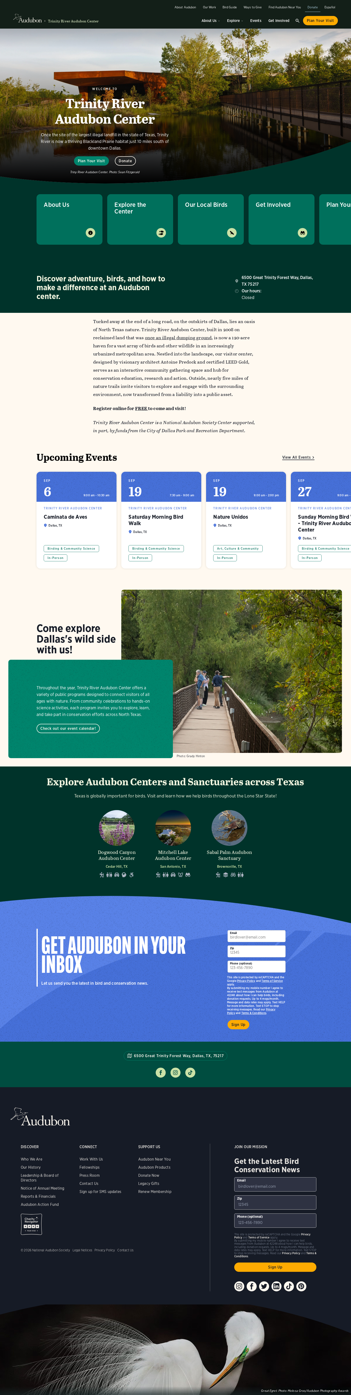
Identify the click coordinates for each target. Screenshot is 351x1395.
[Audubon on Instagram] (239, 1286)
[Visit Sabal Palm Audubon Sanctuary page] (229, 842)
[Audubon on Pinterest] (301, 1286)
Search (297, 21)
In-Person (56, 558)
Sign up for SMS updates (100, 1191)
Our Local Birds (206, 204)
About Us (209, 20)
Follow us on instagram (175, 1073)
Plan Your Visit (320, 20)
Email (233, 933)
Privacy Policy (246, 981)
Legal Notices (82, 1250)
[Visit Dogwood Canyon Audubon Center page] (117, 842)
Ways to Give (253, 7)
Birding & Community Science (71, 548)
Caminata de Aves (77, 520)
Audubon (40, 1116)
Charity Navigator (31, 1224)
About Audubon (185, 7)
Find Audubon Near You (285, 7)
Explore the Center (130, 208)
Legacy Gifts (148, 1183)
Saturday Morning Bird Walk (161, 520)
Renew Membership (154, 1191)
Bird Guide (230, 7)
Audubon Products (154, 1167)
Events (255, 20)
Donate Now (149, 1175)
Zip (232, 948)
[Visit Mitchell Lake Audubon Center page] (173, 842)
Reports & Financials (38, 1196)
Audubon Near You (154, 1159)
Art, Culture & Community (238, 548)
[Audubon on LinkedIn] (276, 1286)
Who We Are (31, 1159)
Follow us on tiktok (190, 1073)
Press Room (90, 1175)
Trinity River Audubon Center (73, 21)
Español (329, 7)
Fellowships (90, 1167)
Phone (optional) (241, 963)
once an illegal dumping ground (178, 337)
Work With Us (91, 1159)
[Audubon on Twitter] (264, 1286)
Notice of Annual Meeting (42, 1188)
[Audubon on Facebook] (252, 1286)
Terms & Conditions (253, 1013)
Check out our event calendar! (68, 728)
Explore (233, 20)
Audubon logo (27, 18)
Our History (31, 1167)
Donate (313, 7)
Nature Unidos (246, 520)
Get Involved (278, 20)
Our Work (209, 7)
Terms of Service (272, 981)
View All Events (296, 457)
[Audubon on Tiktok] (289, 1286)
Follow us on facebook (161, 1073)
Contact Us (89, 1183)
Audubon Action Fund (40, 1204)
